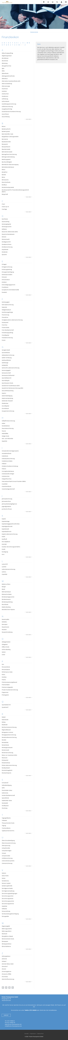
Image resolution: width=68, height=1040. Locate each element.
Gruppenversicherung (8, 411)
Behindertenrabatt (7, 152)
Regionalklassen (6, 730)
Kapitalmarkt (5, 529)
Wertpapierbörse (6, 944)
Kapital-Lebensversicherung (9, 534)
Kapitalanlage (5, 521)
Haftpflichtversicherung (8, 421)
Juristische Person (7, 509)
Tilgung (4, 825)
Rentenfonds (5, 745)
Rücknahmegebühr (7, 770)
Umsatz (4, 853)
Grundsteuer (5, 408)
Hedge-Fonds (5, 436)
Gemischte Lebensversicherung (10, 368)
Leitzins (4, 572)
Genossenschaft (6, 373)
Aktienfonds (5, 73)
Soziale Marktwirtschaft (8, 795)
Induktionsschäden (7, 461)
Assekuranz (5, 96)
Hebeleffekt (5, 433)
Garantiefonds (6, 352)
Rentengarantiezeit (7, 747)
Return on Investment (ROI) (9, 755)
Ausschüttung (6, 116)
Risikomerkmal (6, 763)
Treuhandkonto (6, 828)
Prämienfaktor (6, 684)
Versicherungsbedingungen (9, 893)
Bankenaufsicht (6, 129)
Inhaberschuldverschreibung (10, 466)
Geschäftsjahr (6, 380)
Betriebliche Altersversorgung (10, 164)
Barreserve (5, 139)
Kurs (3, 554)
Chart (3, 204)
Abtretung (4, 63)
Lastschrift (5, 564)
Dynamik (4, 254)
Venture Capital (6, 883)
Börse (3, 177)
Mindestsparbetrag (7, 602)
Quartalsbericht (6, 704)
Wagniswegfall (6, 926)
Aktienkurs (5, 78)
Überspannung (6, 845)
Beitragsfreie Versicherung (9, 154)
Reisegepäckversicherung (9, 735)
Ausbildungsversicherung (9, 104)
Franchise (4, 325)
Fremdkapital (5, 335)
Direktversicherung (7, 247)
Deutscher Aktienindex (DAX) (10, 231)
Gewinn (4, 393)
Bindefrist (4, 172)
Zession (4, 969)
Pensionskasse (6, 669)
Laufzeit (4, 566)
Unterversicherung (7, 863)
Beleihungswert (6, 159)
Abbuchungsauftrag (7, 53)
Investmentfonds (6, 486)
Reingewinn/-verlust (7, 732)
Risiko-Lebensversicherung (9, 765)
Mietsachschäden (7, 594)
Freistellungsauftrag (7, 332)
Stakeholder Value (7, 800)
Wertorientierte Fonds (8, 939)
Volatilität (4, 906)
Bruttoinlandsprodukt (8, 187)
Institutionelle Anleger (8, 473)
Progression (5, 692)
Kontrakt (4, 544)
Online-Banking (6, 649)
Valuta (3, 878)
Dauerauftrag (5, 221)
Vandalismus (5, 881)
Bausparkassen (6, 146)
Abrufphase (5, 58)
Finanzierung (5, 315)
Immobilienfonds (6, 453)
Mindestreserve (6, 599)
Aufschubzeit (5, 101)
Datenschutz (40, 1033)
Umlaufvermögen (6, 850)
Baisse (3, 126)
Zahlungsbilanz (6, 956)
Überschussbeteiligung (8, 840)
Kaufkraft (4, 539)
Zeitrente (4, 959)
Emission (4, 277)
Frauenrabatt (5, 327)
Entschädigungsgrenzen (8, 284)
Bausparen (5, 144)
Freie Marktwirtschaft (8, 330)
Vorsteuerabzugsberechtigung (10, 914)
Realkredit (4, 724)
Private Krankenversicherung (10, 690)
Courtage (4, 209)
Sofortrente (5, 793)
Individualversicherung (8, 458)
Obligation (5, 644)
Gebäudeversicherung (8, 355)
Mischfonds (5, 604)
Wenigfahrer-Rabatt (7, 936)
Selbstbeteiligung (7, 785)
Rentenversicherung (7, 752)
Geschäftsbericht (6, 378)
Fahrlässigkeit (5, 302)
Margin (4, 586)
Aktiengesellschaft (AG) (8, 76)
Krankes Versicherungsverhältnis (11, 547)
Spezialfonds (5, 798)
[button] (3, 987)
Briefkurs (4, 185)
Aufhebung (5, 99)
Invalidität (4, 484)
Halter (3, 423)
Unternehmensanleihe (8, 861)
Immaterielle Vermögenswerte (10, 451)
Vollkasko (4, 908)
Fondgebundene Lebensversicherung (12, 320)
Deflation (4, 229)
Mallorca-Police (6, 584)
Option (4, 652)
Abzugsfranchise (6, 66)
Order (3, 654)
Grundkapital (5, 406)
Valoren (4, 873)
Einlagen (4, 264)
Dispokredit (5, 249)
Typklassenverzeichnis (8, 830)
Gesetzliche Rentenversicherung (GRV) (12, 388)
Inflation (4, 463)
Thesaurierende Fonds (8, 823)
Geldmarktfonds (6, 360)
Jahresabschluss (6, 501)
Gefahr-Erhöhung (7, 357)
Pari (3, 664)
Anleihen (4, 91)
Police (3, 674)
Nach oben (28, 119)
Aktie (3, 71)
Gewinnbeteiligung (7, 396)
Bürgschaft (5, 194)
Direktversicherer (6, 244)
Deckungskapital (6, 224)
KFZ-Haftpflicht (6, 541)
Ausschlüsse (5, 114)
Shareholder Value (7, 790)
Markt (3, 589)
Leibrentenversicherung (8, 569)
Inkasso (4, 468)
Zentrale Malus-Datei (8, 964)
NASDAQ (4, 622)
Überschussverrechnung (9, 843)
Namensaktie (5, 619)
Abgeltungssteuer (7, 55)
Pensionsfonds (6, 667)
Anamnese (5, 88)
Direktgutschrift (6, 242)
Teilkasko (4, 820)
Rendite (4, 740)
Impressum (33, 1033)
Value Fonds (5, 875)
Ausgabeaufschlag (7, 109)
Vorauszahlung (6, 911)
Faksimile (4, 307)
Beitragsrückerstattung (8, 157)
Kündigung (5, 552)
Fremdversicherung (7, 337)
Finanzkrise (5, 317)
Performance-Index (7, 672)
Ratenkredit (5, 719)
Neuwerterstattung (7, 632)
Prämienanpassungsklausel (9, 682)
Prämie (4, 679)
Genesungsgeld (6, 370)
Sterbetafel (5, 803)
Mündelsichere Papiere (8, 609)
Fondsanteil (5, 322)
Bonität (4, 174)
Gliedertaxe (5, 403)
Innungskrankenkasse (8, 471)
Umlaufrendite (6, 848)
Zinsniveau (5, 976)
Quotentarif (5, 707)
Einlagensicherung (7, 267)
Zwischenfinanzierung (8, 979)
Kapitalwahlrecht (6, 531)
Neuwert (4, 629)
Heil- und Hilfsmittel (7, 438)
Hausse (4, 431)
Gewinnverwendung (7, 398)
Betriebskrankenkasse (8, 167)
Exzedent (4, 292)
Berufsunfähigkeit (7, 162)
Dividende (4, 252)
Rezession (4, 757)
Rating (3, 722)
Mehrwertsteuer (6, 592)
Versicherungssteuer (7, 898)
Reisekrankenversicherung (9, 737)
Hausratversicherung (8, 428)
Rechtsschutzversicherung (9, 727)
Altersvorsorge (6, 86)
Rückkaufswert (6, 768)
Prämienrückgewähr (7, 687)
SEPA (3, 788)
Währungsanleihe (7, 928)
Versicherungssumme (8, 901)
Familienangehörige (7, 312)
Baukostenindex (6, 141)
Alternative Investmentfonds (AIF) (11, 81)
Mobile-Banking (6, 607)
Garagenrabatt (6, 350)
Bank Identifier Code (7, 134)
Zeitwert (4, 961)
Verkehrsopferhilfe (7, 886)
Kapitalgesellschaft (7, 526)
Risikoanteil (5, 760)
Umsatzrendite (6, 855)
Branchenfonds (6, 182)
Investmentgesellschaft (8, 489)
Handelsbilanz (6, 426)
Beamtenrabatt (6, 149)
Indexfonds (5, 456)
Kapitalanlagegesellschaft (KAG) (10, 524)
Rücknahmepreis (6, 773)
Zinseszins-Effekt (6, 974)
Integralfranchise (6, 479)
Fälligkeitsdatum (6, 310)
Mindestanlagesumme (8, 597)
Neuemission (5, 627)
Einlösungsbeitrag (7, 269)
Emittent (4, 282)
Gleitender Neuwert (7, 401)
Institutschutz (5, 476)
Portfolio (4, 677)
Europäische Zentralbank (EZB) (10, 290)
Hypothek (4, 441)
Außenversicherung (7, 106)
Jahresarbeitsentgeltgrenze (9, 504)
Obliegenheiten (6, 642)
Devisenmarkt (5, 239)
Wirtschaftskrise (6, 946)
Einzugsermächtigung (8, 272)
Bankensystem (6, 131)
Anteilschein (5, 94)
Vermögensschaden (7, 888)
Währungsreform (6, 931)
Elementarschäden (7, 274)
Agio (3, 68)
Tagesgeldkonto (6, 818)
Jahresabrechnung (7, 499)
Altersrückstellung (7, 83)
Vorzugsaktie (5, 916)
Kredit (3, 549)
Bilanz (3, 169)
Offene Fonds (5, 647)
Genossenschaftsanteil (8, 375)
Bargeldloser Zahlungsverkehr (10, 136)
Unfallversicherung (7, 858)
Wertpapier (5, 941)
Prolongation (5, 695)
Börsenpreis (5, 180)
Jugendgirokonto (6, 506)
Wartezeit (4, 933)
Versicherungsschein (7, 896)
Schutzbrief (5, 782)
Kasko (3, 536)
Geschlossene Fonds (7, 383)
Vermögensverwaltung (8, 891)
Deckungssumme (6, 226)
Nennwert (4, 624)
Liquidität (4, 574)
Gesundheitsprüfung (7, 390)
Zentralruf (4, 966)
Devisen (4, 237)
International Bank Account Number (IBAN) (14, 481)
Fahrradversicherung (8, 304)
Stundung (4, 808)
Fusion (3, 340)
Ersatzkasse (5, 287)
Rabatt (3, 717)
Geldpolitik (5, 365)
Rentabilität (5, 742)
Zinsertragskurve (6, 971)
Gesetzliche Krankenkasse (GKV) (10, 385)
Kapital (4, 519)
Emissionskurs (6, 279)
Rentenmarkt (5, 750)
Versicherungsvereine (8, 903)
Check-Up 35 (5, 206)
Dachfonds (5, 219)
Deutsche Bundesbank (8, 234)
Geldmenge (5, 362)
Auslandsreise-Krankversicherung (11, 111)
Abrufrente (5, 60)
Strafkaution (5, 805)
